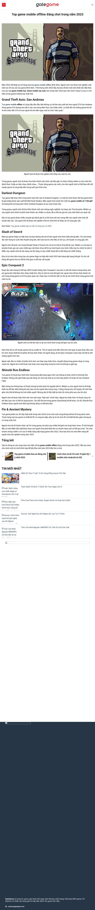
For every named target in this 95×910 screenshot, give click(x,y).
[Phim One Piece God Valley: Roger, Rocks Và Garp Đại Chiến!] (10, 505)
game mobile (11, 104)
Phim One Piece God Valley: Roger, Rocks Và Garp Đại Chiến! (45, 500)
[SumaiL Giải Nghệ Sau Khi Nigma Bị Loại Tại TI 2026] (10, 519)
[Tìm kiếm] (92, 5)
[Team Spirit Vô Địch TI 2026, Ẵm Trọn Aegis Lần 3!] (10, 492)
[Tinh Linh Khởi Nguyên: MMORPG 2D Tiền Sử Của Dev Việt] (10, 532)
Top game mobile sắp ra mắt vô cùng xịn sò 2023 (31, 226)
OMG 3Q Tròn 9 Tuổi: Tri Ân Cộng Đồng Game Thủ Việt (43, 473)
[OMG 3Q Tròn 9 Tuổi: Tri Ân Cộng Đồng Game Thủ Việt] (10, 478)
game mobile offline (43, 85)
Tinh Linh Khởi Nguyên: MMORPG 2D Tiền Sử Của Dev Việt (45, 527)
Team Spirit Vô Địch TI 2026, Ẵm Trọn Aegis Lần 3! (41, 487)
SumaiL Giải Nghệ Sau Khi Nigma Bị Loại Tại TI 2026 (43, 514)
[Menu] (4, 5)
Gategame (84, 91)
